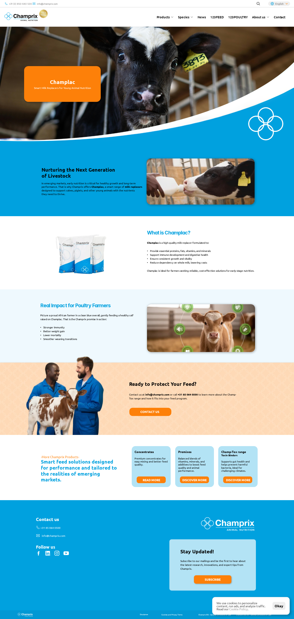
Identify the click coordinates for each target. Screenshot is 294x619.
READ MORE (151, 480)
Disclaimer (144, 614)
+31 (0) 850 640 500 (20, 4)
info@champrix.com (47, 4)
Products (163, 17)
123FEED (217, 17)
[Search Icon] (258, 4)
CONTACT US (149, 412)
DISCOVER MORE (238, 480)
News (202, 17)
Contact (279, 17)
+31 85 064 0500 (50, 527)
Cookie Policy (238, 609)
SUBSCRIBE (213, 579)
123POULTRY (238, 17)
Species (183, 17)
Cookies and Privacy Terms (172, 614)
